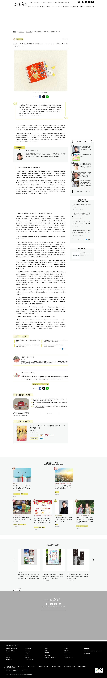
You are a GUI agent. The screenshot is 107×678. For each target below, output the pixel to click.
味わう (42, 384)
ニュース (45, 2)
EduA (7, 653)
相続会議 (66, 650)
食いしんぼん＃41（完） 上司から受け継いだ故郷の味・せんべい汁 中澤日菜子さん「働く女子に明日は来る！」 (50, 399)
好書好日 (21, 4)
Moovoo (8, 655)
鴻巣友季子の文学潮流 (18, 515)
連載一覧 (67, 2)
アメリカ (23, 524)
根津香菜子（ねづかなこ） (28, 357)
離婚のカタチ (9, 659)
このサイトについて (10, 666)
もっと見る (88, 6)
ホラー (60, 6)
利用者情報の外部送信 (69, 666)
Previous (14, 559)
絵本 (43, 6)
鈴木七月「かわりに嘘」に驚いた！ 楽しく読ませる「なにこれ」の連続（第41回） (63, 486)
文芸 (19, 524)
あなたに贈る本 (58, 515)
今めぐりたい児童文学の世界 (82, 515)
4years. (66, 648)
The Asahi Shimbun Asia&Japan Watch (92, 651)
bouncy (27, 657)
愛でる (56, 492)
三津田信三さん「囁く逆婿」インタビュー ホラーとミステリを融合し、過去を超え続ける (85, 174)
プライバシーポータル (43, 666)
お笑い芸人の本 (74, 6)
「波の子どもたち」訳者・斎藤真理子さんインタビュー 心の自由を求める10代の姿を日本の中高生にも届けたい (84, 520)
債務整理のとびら (29, 659)
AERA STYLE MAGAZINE (50, 657)
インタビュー (31, 2)
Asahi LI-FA (66, 655)
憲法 (22, 493)
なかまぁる (47, 655)
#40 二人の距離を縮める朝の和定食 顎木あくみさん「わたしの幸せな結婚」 (50, 403)
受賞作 (39, 6)
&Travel (13, 650)
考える (34, 6)
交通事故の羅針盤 (68, 657)
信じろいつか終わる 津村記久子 (85, 155)
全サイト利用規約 (82, 666)
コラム (36, 2)
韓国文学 (82, 6)
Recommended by (57, 349)
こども (25, 493)
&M (7, 650)
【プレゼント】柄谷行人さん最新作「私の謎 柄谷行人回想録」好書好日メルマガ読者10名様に (77, 576)
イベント (50, 2)
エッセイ (48, 6)
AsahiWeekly (87, 653)
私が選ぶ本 (66, 6)
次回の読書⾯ (61, 2)
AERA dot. (27, 655)
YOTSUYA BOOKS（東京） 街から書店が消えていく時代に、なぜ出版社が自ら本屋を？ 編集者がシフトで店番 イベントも (85, 183)
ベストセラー (17, 493)
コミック (54, 6)
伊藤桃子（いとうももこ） (28, 372)
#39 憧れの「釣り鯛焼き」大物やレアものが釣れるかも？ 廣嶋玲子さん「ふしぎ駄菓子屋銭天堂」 (50, 407)
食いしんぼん (20, 39)
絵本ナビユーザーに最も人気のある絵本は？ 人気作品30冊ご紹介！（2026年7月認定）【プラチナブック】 (43, 521)
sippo (46, 648)
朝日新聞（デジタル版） (11, 648)
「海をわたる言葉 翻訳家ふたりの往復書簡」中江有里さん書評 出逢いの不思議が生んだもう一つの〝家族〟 (53, 576)
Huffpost (27, 653)
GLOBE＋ (47, 650)
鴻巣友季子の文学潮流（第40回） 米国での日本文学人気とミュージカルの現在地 (22, 519)
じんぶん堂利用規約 (10, 667)
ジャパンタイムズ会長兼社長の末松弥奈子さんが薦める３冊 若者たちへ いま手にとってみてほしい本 (85, 166)
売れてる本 (15, 483)
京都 (47, 384)
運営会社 (8, 670)
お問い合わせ (24, 670)
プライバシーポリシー (56, 666)
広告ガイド (15, 670)
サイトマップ (21, 666)
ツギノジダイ (67, 653)
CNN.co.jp (27, 650)
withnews (8, 657)
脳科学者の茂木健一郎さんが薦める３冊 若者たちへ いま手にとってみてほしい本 (85, 148)
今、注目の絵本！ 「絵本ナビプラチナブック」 (43, 516)
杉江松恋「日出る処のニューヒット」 (63, 483)
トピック (55, 2)
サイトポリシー (31, 666)
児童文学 (86, 526)
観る (29, 6)
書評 (41, 2)
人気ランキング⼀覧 (82, 191)
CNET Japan (28, 648)
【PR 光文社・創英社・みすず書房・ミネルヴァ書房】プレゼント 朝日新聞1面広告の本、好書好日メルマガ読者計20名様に (29, 576)
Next (93, 559)
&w (9, 650)
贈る (40, 527)
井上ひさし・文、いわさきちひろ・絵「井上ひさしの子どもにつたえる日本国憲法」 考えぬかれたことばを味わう (22, 487)
